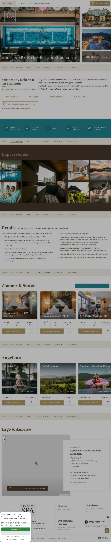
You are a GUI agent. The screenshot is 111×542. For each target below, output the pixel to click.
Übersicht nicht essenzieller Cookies (15, 536)
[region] (15, 521)
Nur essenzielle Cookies (15, 533)
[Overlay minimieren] (29, 514)
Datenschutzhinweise (12, 539)
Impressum (21, 539)
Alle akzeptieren (14, 529)
